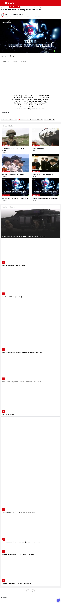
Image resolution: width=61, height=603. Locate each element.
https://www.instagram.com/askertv (35, 101)
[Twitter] (33, 591)
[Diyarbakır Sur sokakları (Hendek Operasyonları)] (30, 571)
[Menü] (2, 2)
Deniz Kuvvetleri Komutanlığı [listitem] (9, 119)
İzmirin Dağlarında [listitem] (49, 119)
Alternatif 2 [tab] (24, 61)
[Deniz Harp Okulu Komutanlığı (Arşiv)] (45, 165)
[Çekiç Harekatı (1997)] (30, 400)
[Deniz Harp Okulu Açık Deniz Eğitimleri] (15, 165)
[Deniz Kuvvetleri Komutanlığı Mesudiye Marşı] (15, 189)
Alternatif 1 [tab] (15, 61)
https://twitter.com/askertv (34, 105)
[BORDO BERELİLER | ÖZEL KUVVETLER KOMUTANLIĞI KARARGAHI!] (30, 369)
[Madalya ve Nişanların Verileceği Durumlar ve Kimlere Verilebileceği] (30, 327)
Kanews (9, 3)
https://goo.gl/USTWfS (41, 95)
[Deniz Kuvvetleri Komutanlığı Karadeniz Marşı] (45, 189)
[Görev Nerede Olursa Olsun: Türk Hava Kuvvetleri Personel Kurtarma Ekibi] (30, 223)
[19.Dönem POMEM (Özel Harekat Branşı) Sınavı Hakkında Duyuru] (30, 529)
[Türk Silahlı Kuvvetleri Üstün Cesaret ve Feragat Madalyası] (30, 465)
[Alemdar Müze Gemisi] (45, 140)
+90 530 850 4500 (43, 97)
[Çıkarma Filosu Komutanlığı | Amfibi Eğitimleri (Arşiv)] (15, 140)
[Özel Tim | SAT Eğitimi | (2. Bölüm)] (30, 283)
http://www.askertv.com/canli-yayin (38, 99)
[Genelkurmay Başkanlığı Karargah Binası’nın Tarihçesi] (30, 550)
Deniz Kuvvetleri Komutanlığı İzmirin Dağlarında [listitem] (30, 119)
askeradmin (8, 14)
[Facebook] (28, 591)
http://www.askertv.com (36, 109)
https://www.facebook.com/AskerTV (35, 103)
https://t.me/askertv (34, 107)
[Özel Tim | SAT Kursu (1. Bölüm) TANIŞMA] (30, 253)
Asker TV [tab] (6, 61)
